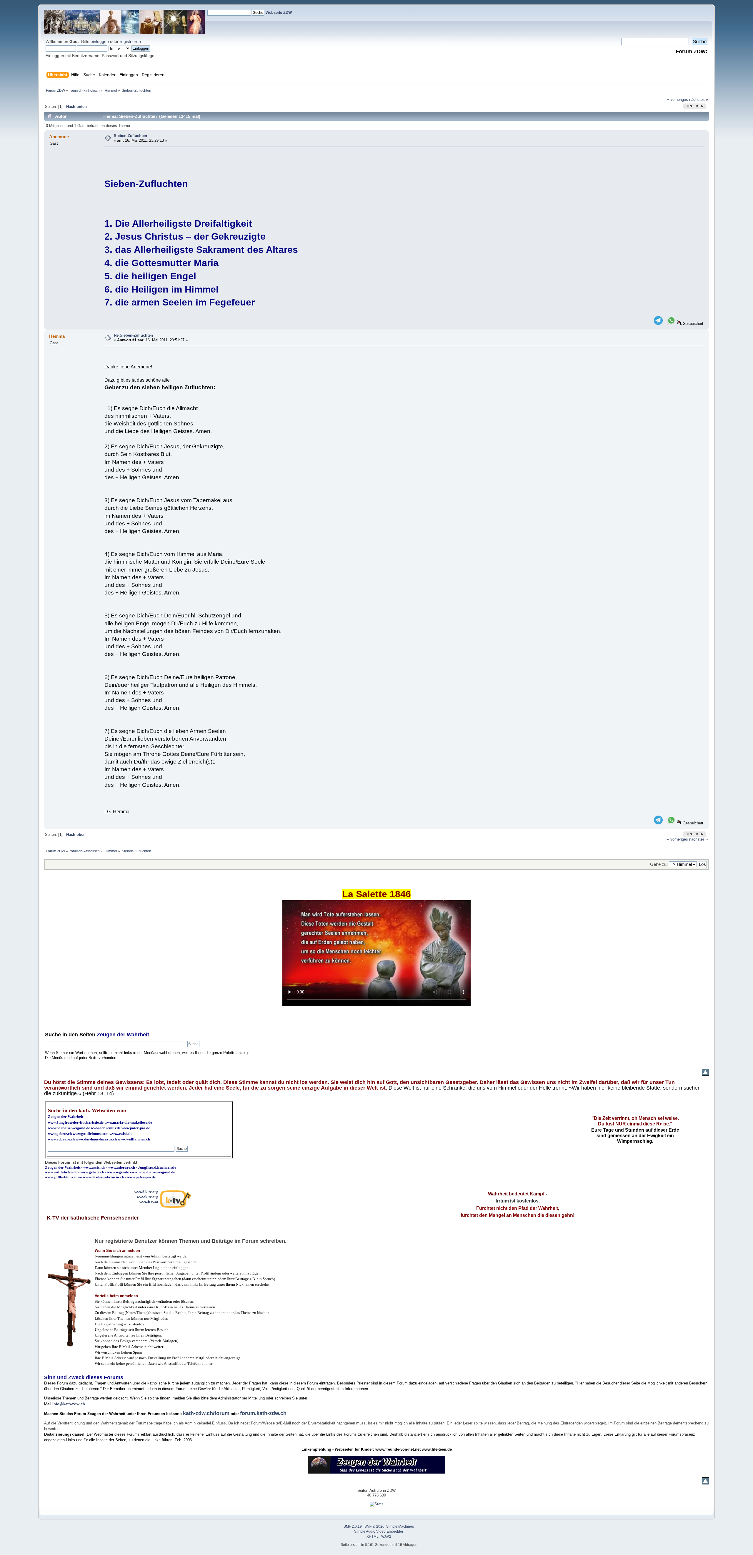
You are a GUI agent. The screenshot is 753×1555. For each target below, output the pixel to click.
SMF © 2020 (374, 1526)
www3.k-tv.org (146, 1192)
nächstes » (698, 99)
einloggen (100, 41)
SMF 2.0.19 (353, 1526)
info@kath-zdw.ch (68, 1404)
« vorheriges (677, 99)
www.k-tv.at (148, 1202)
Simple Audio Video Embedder (378, 1531)
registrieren (130, 41)
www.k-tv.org (147, 1197)
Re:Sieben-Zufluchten (133, 335)
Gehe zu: (659, 864)
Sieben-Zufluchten (130, 135)
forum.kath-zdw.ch (263, 1413)
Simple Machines (400, 1526)
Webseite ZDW (279, 12)
